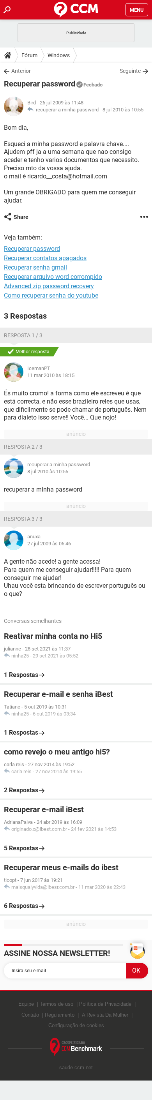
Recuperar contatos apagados (45, 258)
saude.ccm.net (76, 1067)
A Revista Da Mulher (105, 1015)
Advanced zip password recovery (49, 286)
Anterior (21, 71)
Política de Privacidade (105, 1004)
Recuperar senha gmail (35, 267)
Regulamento (59, 1015)
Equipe (26, 1004)
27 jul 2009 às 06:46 (49, 543)
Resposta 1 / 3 (23, 335)
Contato (30, 1015)
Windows (59, 55)
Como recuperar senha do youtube (51, 295)
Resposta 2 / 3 (23, 447)
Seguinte (130, 71)
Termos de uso (56, 1004)
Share (21, 217)
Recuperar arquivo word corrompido (53, 276)
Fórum (29, 55)
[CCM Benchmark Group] (76, 1047)
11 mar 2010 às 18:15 (50, 375)
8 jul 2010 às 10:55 (123, 110)
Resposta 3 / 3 (23, 519)
